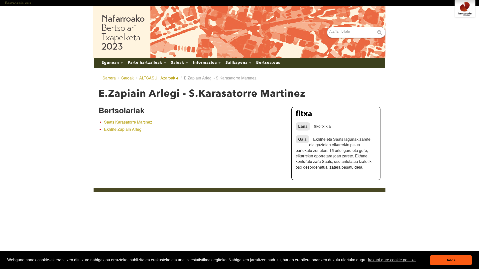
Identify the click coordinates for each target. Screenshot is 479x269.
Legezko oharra (243, 201)
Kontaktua (217, 201)
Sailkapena (237, 63)
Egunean (111, 63)
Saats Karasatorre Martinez (128, 122)
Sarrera (109, 78)
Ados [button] (451, 260)
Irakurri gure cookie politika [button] (392, 260)
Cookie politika (309, 201)
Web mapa (167, 201)
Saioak (178, 63)
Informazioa (205, 63)
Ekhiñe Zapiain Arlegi (123, 129)
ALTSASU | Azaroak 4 (158, 78)
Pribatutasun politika (276, 201)
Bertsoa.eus (268, 63)
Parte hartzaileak (145, 63)
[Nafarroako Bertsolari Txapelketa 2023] (239, 32)
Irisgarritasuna (192, 201)
